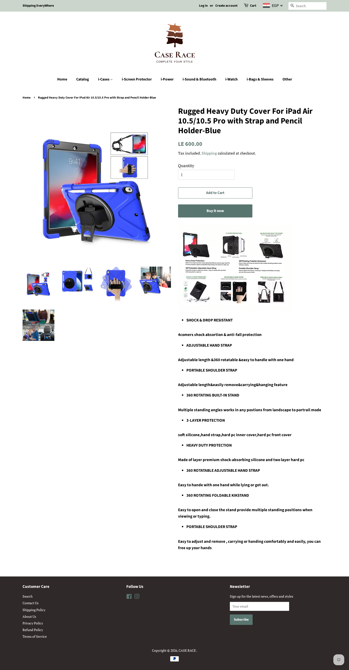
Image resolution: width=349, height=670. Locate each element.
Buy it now (215, 210)
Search (28, 596)
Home (62, 79)
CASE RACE (187, 650)
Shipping (209, 153)
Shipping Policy (34, 610)
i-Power (167, 79)
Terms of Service (35, 636)
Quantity (186, 165)
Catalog (82, 79)
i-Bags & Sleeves (260, 79)
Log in (203, 5)
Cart (253, 5)
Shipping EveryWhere (38, 5)
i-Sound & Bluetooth (199, 79)
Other (287, 79)
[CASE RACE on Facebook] (129, 597)
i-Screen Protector (137, 79)
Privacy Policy (33, 623)
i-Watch (231, 79)
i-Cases (104, 79)
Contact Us (30, 603)
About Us (29, 616)
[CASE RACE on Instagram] (136, 597)
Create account (226, 5)
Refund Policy (33, 630)
